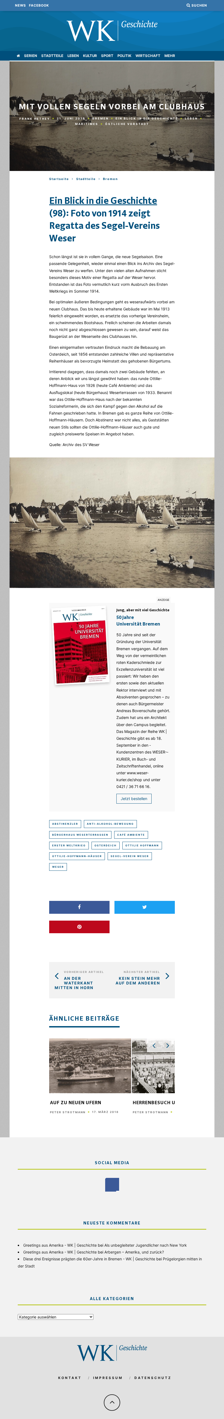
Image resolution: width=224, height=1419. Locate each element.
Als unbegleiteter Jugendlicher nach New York (145, 1245)
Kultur (90, 55)
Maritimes (86, 123)
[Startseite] (18, 56)
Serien (30, 55)
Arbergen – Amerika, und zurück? (134, 1252)
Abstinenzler (65, 823)
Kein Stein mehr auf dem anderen (138, 980)
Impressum (108, 1378)
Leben (73, 55)
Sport (107, 55)
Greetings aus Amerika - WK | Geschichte (60, 1245)
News (20, 5)
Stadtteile (52, 55)
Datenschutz (153, 1378)
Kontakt (70, 1378)
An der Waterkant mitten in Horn (74, 983)
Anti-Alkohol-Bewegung (110, 823)
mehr (169, 55)
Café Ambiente (131, 834)
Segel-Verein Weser (130, 856)
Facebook (39, 5)
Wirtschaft (147, 55)
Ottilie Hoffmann (142, 845)
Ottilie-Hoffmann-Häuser (77, 856)
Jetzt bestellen (134, 798)
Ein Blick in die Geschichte (147, 118)
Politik (124, 55)
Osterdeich (106, 845)
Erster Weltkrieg (69, 845)
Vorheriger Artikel (84, 971)
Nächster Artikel (142, 971)
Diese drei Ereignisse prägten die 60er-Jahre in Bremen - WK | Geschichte (89, 1259)
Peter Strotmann (68, 1112)
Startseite (59, 179)
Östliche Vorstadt (127, 123)
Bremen (100, 118)
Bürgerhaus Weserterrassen (80, 834)
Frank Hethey (34, 118)
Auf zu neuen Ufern (75, 1103)
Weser (58, 866)
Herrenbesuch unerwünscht (171, 1103)
